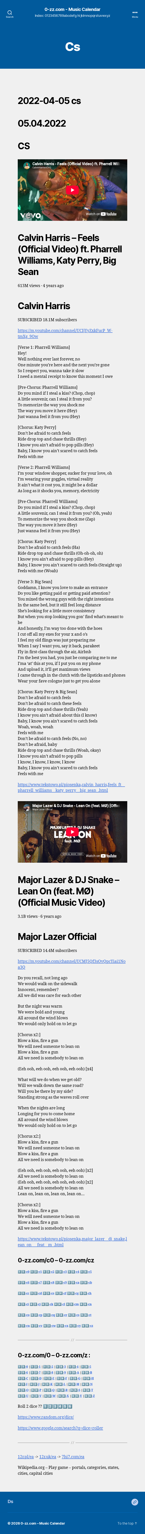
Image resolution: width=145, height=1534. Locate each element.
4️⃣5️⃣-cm (72, 1304)
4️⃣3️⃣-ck (47, 1304)
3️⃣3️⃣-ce (48, 1293)
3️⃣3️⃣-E (49, 1378)
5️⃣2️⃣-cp (36, 1315)
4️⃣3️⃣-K (47, 1384)
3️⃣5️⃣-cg (73, 1293)
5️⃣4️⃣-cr (61, 1315)
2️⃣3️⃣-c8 (48, 1282)
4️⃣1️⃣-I (22, 1384)
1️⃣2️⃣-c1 (36, 1272)
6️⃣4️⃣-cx (62, 1326)
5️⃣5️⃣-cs (73, 1315)
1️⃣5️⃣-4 (73, 1367)
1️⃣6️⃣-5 (86, 1367)
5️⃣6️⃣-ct (85, 1315)
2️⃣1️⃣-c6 (23, 1282)
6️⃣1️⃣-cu (24, 1326)
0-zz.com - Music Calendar (72, 9)
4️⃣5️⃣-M (73, 1384)
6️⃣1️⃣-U (23, 1396)
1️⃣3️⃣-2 (48, 1367)
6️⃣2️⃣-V (36, 1396)
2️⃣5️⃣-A (73, 1373)
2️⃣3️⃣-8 (48, 1373)
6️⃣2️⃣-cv (36, 1326)
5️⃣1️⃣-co (24, 1315)
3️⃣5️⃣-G (75, 1378)
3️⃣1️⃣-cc (23, 1293)
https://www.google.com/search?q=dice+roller (60, 1428)
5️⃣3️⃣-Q (49, 1390)
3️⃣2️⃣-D (36, 1378)
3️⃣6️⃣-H (88, 1378)
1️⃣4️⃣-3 (61, 1367)
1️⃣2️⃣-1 (35, 1367)
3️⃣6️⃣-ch (85, 1293)
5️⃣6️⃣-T (88, 1390)
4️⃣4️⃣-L (60, 1384)
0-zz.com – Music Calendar (43, 1523)
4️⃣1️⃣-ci (23, 1304)
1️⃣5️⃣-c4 (73, 1272)
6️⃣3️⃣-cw (49, 1326)
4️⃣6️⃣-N (87, 1384)
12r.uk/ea (47, 1456)
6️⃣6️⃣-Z (89, 1396)
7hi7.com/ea (73, 1456)
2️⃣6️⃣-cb (86, 1282)
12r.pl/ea (26, 1456)
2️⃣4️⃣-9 (61, 1373)
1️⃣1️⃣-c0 (23, 1272)
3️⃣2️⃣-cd (36, 1293)
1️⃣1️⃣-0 (23, 1367)
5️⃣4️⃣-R (62, 1390)
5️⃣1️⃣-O (23, 1390)
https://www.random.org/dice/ (46, 1417)
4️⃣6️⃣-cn (86, 1304)
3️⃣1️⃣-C (23, 1378)
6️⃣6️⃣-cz (87, 1326)
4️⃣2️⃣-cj (35, 1304)
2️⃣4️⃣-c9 (61, 1282)
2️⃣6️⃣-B (87, 1373)
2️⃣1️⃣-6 (23, 1373)
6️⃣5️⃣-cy (75, 1326)
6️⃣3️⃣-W (50, 1396)
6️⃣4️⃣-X (63, 1396)
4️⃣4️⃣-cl (59, 1304)
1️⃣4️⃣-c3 (61, 1272)
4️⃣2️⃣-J (34, 1384)
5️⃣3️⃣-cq (49, 1315)
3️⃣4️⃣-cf (60, 1293)
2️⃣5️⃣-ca (73, 1282)
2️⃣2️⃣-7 (35, 1373)
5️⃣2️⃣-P (36, 1390)
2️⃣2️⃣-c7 (36, 1282)
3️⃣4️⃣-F (62, 1378)
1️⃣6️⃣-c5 (86, 1272)
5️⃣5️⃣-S (75, 1390)
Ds (10, 1501)
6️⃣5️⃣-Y (76, 1396)
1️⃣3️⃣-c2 (48, 1272)
